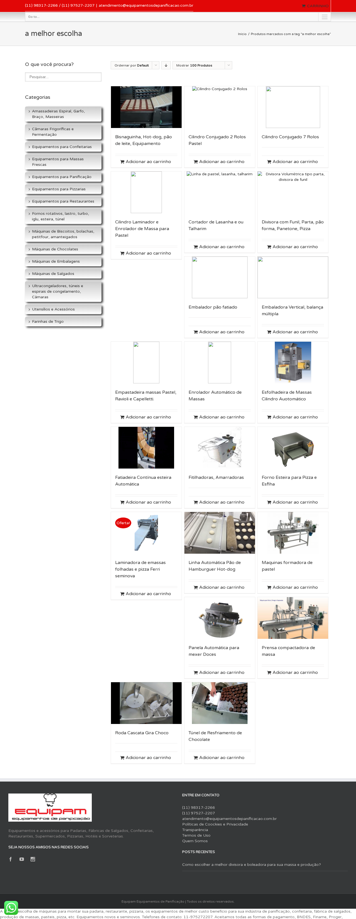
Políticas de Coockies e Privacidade (215, 824)
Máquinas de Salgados (53, 273)
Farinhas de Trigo (48, 321)
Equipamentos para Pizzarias (59, 189)
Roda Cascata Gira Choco (142, 733)
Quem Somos (195, 841)
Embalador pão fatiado (213, 307)
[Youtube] (21, 859)
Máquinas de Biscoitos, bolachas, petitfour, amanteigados (63, 234)
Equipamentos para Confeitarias (62, 146)
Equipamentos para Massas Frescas (58, 162)
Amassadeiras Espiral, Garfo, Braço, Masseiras (58, 114)
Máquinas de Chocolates (55, 249)
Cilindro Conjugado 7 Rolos (290, 137)
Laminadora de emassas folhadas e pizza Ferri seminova (140, 569)
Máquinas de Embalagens (56, 261)
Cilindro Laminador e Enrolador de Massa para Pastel (142, 228)
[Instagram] (33, 859)
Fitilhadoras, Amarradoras (216, 477)
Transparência (195, 829)
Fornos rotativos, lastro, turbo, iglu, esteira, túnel (60, 216)
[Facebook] (10, 859)
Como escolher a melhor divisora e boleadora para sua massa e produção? (251, 864)
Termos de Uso (196, 835)
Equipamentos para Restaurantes (63, 201)
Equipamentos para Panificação (62, 176)
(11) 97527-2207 (198, 813)
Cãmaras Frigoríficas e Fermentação (53, 132)
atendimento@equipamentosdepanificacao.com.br (146, 5)
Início (242, 34)
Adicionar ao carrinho (148, 161)
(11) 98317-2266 (198, 807)
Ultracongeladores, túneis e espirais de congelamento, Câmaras (57, 291)
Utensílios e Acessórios (53, 309)
